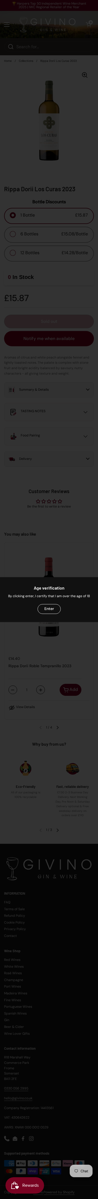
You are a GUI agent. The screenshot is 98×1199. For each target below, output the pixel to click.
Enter (49, 608)
